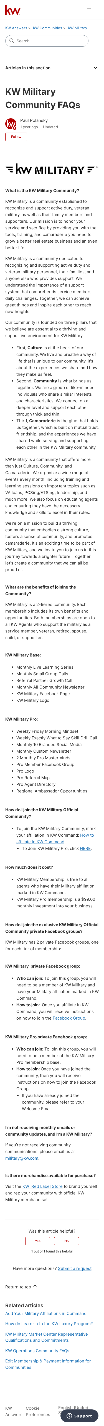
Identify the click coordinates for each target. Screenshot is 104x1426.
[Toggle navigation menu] (89, 10)
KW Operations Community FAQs (37, 1350)
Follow (16, 137)
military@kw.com (21, 1158)
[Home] (13, 10)
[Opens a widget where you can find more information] (79, 1416)
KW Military (77, 28)
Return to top (18, 1287)
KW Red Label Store (42, 1186)
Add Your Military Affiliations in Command (46, 1313)
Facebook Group (69, 1018)
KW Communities (47, 28)
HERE (85, 848)
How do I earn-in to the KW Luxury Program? (49, 1323)
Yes (37, 1241)
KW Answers (16, 28)
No (66, 1241)
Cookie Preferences (38, 1411)
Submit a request (75, 1268)
